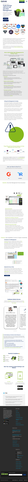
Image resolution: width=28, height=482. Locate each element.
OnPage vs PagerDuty (18, 463)
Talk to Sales (17, 412)
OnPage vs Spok (15, 442)
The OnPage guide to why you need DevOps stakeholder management (14, 346)
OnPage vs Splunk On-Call (19, 466)
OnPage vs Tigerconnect (16, 444)
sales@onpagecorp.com (20, 455)
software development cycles (18, 47)
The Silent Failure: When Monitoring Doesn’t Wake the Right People (13, 340)
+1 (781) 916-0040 (19, 457)
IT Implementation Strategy (19, 417)
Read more (6, 418)
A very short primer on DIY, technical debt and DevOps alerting (13, 347)
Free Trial (5, 18)
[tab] (14, 393)
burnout (11, 95)
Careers (17, 421)
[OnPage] (4, 1)
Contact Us (6, 20)
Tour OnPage (22, 2)
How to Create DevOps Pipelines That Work (10, 345)
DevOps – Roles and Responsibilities (9, 343)
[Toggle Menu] (26, 1)
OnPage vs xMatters (18, 468)
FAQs (6, 393)
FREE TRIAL (21, 0)
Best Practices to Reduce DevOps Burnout (10, 344)
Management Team (18, 423)
